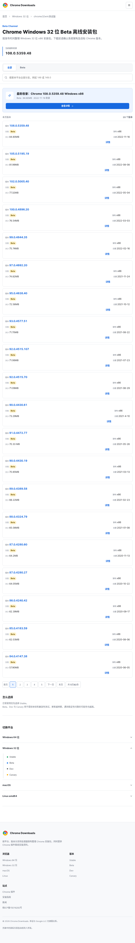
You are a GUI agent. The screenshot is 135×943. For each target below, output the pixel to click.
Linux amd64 (9, 796)
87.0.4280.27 (18, 572)
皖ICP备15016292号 (12, 907)
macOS (6, 785)
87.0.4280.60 (18, 544)
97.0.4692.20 (18, 265)
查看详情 (65, 106)
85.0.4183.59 (18, 628)
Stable (12, 756)
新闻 (4, 902)
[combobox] (67, 77)
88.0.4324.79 (18, 516)
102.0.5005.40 (19, 181)
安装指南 (6, 897)
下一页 (51, 684)
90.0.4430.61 (18, 405)
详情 (108, 142)
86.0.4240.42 (18, 600)
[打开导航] (129, 5)
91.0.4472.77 (18, 433)
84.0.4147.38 (18, 656)
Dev (11, 768)
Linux (5, 876)
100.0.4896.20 (19, 209)
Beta (22, 67)
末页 (61, 684)
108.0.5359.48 (19, 125)
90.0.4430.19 (18, 460)
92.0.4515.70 (18, 377)
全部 (9, 67)
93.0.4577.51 (18, 321)
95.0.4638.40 (18, 293)
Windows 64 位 (10, 737)
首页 (4, 16)
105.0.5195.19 (19, 153)
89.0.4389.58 (18, 488)
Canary (13, 774)
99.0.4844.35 (18, 237)
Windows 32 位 (20, 16)
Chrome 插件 (8, 892)
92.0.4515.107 (19, 349)
